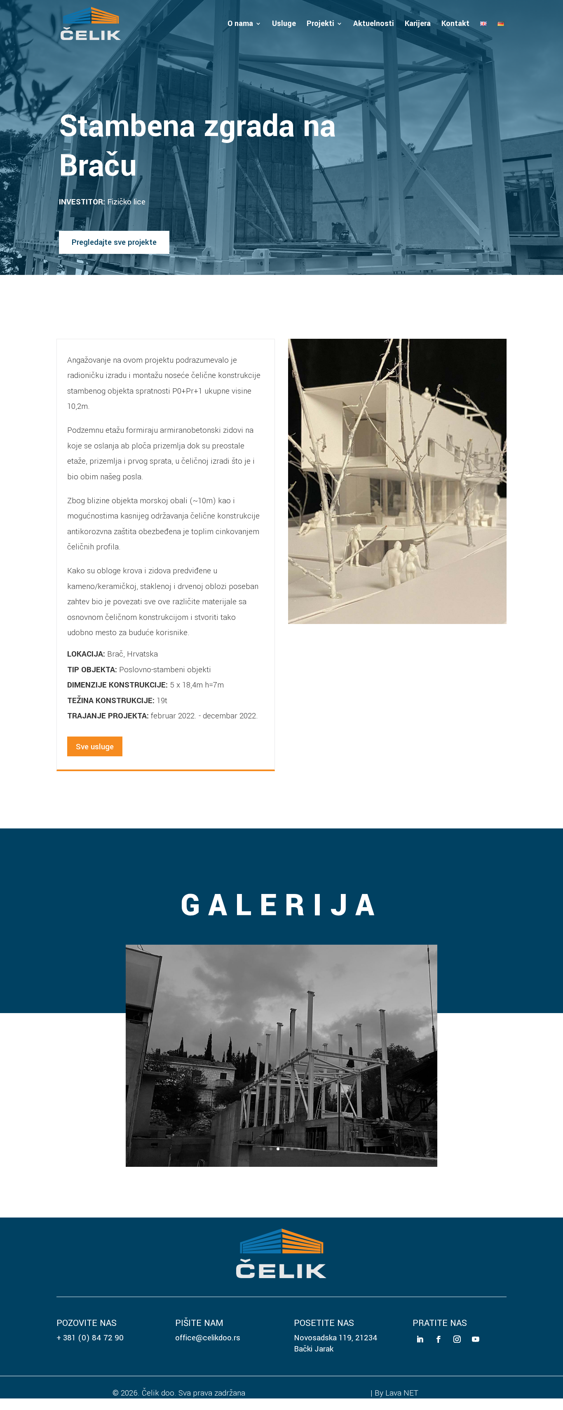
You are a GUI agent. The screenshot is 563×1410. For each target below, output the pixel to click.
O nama (240, 25)
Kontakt (455, 25)
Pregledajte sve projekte (114, 242)
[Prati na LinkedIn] (420, 1329)
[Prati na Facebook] (438, 1329)
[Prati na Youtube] (476, 1329)
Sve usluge (95, 746)
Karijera (418, 25)
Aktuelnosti (373, 25)
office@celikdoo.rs (207, 1327)
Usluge (284, 25)
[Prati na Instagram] (457, 1329)
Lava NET (401, 1382)
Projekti (320, 25)
